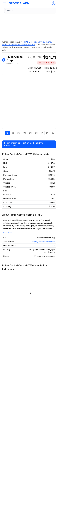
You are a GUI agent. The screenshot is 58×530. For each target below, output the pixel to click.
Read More (7, 232)
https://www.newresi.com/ (43, 241)
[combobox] (30, 10)
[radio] (7, 133)
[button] (4, 3)
